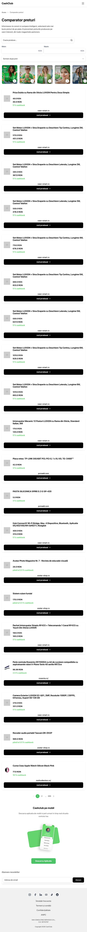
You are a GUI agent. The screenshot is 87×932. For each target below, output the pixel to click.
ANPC (43, 915)
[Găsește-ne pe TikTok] (51, 894)
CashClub (7, 3)
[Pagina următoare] (54, 796)
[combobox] (43, 59)
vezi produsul (42, 115)
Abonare (78, 880)
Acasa (4, 12)
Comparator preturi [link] (16, 12)
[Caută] (71, 40)
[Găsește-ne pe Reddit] (57, 894)
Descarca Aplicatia (43, 861)
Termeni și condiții (43, 905)
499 (49, 796)
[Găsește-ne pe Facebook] (35, 894)
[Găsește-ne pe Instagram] (29, 894)
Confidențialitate (44, 910)
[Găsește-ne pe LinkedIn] (40, 894)
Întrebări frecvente (43, 901)
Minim (4, 47)
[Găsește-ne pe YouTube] (46, 894)
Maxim (46, 47)
